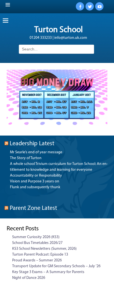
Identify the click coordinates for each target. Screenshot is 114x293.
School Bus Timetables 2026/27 (37, 243)
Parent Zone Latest (33, 208)
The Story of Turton (26, 158)
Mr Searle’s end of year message (36, 152)
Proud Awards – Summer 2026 (37, 260)
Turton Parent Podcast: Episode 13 (40, 255)
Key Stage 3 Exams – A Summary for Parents (48, 272)
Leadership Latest (32, 144)
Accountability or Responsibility (36, 176)
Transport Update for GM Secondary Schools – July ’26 (56, 266)
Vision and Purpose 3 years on (34, 181)
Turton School (58, 30)
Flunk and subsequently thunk (35, 187)
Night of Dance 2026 (28, 278)
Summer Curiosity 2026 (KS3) (35, 237)
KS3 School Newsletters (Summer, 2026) (44, 249)
